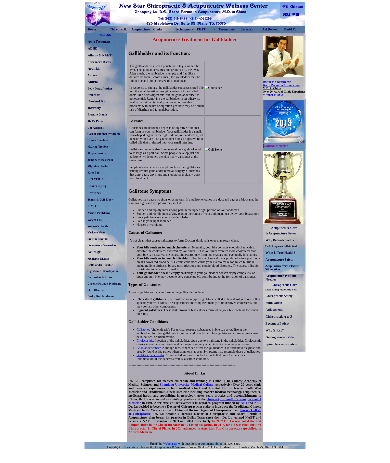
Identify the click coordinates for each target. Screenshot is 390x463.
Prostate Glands (97, 114)
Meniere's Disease (98, 258)
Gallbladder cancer (148, 348)
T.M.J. (92, 206)
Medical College (202, 384)
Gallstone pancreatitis (150, 355)
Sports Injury (97, 186)
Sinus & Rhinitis (98, 239)
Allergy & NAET (100, 55)
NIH (244, 403)
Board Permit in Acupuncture (281, 85)
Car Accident (96, 127)
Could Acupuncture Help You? (281, 246)
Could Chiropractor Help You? (281, 289)
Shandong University (174, 384)
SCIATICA (96, 179)
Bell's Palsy (95, 121)
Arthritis (94, 68)
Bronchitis (94, 94)
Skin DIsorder (96, 290)
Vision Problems (99, 213)
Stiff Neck (94, 193)
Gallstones (143, 329)
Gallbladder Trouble (100, 265)
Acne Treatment (99, 41)
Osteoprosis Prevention (102, 245)
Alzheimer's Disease (100, 62)
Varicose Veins (96, 232)
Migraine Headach (99, 166)
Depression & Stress (100, 277)
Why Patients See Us (279, 240)
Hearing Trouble (98, 146)
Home (92, 29)
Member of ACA (273, 94)
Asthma (92, 75)
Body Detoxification (100, 88)
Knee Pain (94, 172)
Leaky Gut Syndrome (101, 296)
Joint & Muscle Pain (100, 159)
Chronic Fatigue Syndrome (104, 283)
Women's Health (98, 226)
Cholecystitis (144, 340)
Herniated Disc (97, 101)
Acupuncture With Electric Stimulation (282, 267)
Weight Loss (95, 219)
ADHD (93, 48)
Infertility (94, 108)
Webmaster (170, 443)
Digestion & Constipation (103, 271)
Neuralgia (94, 252)
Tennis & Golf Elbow (101, 199)
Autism (93, 82)
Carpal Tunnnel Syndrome (103, 133)
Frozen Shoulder (98, 140)
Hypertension (97, 153)
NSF (257, 403)
